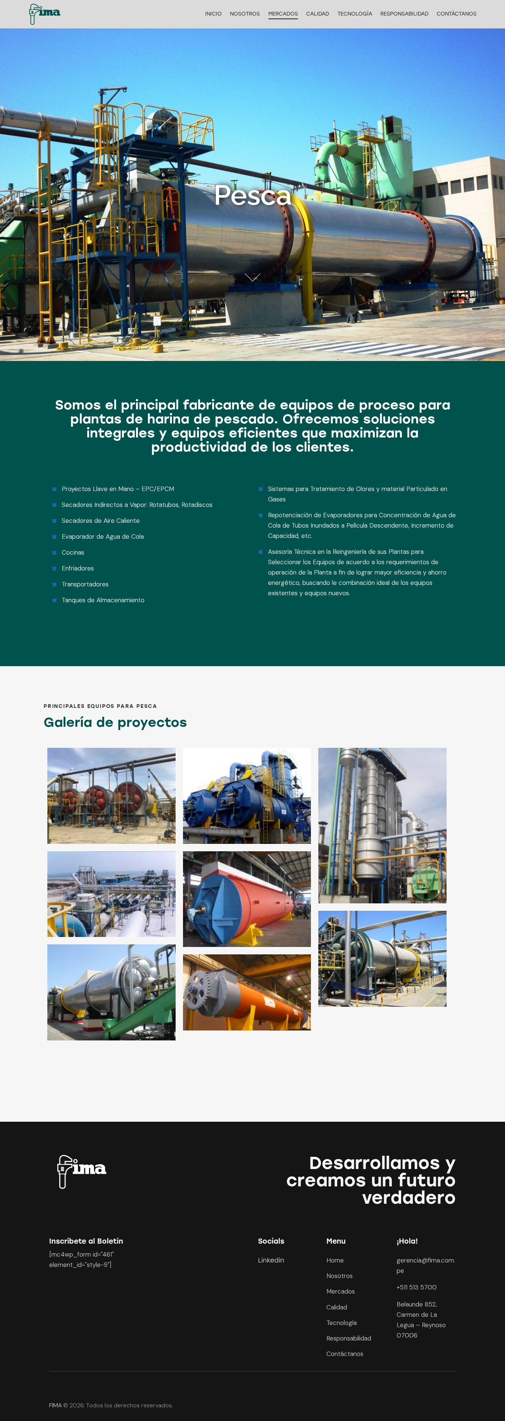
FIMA (55, 1405)
